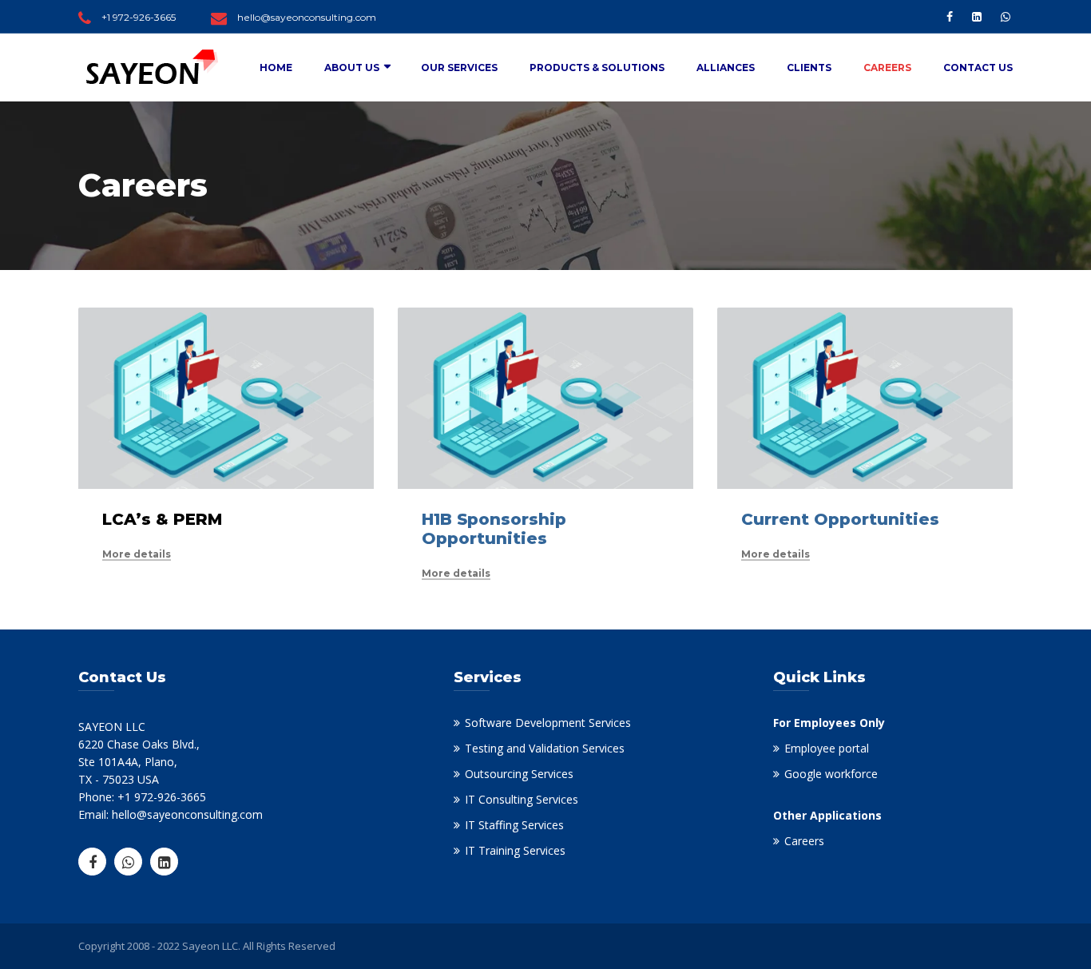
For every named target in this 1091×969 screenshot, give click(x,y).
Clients (809, 67)
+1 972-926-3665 (138, 17)
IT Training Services (515, 850)
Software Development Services (548, 722)
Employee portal (826, 748)
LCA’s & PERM (162, 519)
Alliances (725, 67)
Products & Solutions (597, 67)
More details (136, 554)
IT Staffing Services (514, 824)
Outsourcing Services (519, 773)
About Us (351, 67)
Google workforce (831, 773)
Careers (887, 67)
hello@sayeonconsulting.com (306, 17)
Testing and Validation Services (545, 748)
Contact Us (978, 67)
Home (276, 67)
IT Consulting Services (521, 799)
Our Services (459, 67)
